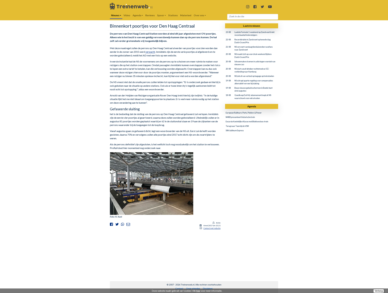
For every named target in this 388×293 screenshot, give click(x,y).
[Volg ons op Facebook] (255, 6)
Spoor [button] (161, 15)
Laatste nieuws (251, 25)
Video (127, 15)
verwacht (150, 51)
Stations (173, 15)
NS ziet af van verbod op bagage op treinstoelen (254, 76)
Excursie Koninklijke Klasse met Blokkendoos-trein (247, 121)
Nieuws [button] (115, 15)
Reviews (150, 15)
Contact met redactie (212, 228)
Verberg (379, 291)
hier (198, 291)
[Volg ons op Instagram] (248, 6)
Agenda (251, 106)
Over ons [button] (199, 15)
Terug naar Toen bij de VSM (237, 126)
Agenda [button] (137, 15)
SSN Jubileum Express (235, 130)
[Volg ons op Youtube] (270, 6)
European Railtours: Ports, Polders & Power (244, 113)
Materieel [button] (185, 15)
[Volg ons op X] (262, 6)
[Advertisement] (165, 253)
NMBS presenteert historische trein (240, 117)
